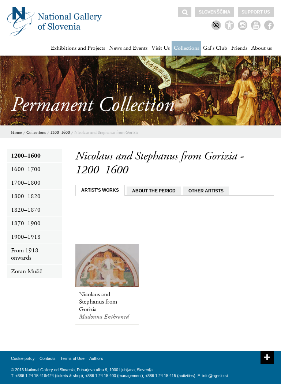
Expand (267, 357)
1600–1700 (26, 169)
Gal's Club (215, 48)
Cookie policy (23, 358)
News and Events (128, 48)
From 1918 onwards (24, 254)
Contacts (48, 358)
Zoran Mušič (26, 271)
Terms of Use (72, 358)
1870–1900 (26, 223)
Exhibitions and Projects (78, 48)
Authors (96, 358)
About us (261, 48)
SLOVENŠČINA (215, 12)
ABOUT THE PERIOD (154, 190)
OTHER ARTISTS (206, 190)
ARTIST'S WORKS (100, 190)
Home (16, 132)
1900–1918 (26, 237)
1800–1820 (26, 196)
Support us (255, 12)
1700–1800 (26, 183)
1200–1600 (60, 132)
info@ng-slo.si (215, 375)
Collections (186, 48)
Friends (239, 48)
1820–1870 (26, 210)
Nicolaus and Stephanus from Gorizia (106, 132)
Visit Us (160, 48)
